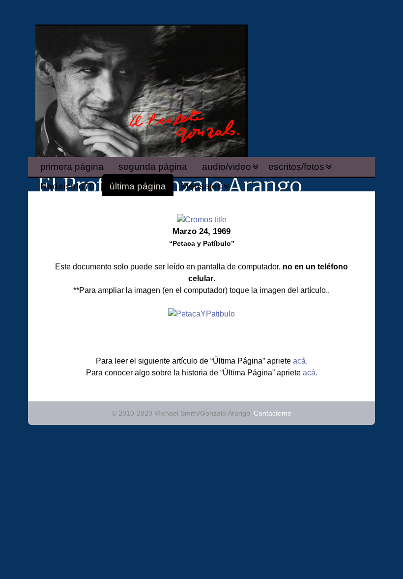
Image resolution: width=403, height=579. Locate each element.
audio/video (226, 166)
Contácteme (272, 413)
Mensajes (201, 186)
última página (138, 186)
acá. (300, 361)
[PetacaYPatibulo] (201, 314)
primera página (72, 166)
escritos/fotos (296, 166)
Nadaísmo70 (67, 186)
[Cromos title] (202, 219)
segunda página (152, 166)
